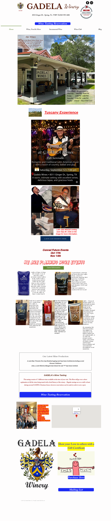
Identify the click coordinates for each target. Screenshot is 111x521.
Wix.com (43, 500)
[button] (53, 268)
